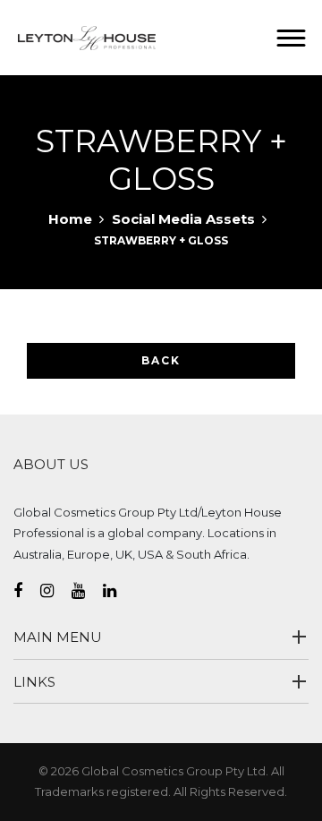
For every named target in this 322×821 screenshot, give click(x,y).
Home (70, 218)
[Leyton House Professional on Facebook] (26, 591)
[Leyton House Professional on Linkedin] (118, 591)
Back (161, 360)
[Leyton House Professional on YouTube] (87, 591)
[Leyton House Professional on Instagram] (56, 591)
